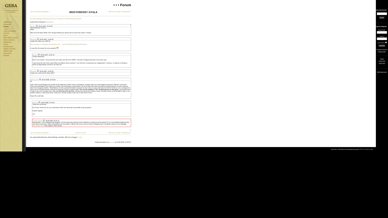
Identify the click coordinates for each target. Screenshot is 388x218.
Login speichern (381, 42)
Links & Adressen (10, 31)
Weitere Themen (9, 49)
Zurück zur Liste (55, 18)
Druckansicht (334, 149)
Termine (6, 33)
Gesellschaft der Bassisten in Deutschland (11, 8)
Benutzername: (382, 30)
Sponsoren (7, 53)
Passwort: (382, 36)
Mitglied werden (382, 51)
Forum (6, 26)
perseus (33, 26)
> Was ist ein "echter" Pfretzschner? (119, 11)
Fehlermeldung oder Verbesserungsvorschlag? (349, 149)
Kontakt (6, 55)
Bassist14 (33, 39)
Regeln (7, 29)
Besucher (112, 142)
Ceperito (35, 102)
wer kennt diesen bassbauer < (40, 11)
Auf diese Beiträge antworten (39, 18)
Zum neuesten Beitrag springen (71, 18)
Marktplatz (7, 24)
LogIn (80, 137)
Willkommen (8, 22)
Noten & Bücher (9, 40)
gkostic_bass (34, 79)
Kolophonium (8, 46)
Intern (6, 35)
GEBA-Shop (8, 51)
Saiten (6, 44)
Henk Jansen (38, 121)
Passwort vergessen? (382, 49)
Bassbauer (7, 42)
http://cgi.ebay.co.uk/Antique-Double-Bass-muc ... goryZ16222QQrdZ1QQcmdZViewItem (58, 44)
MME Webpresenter (382, 72)
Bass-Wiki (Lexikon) (11, 38)
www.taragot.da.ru (38, 125)
